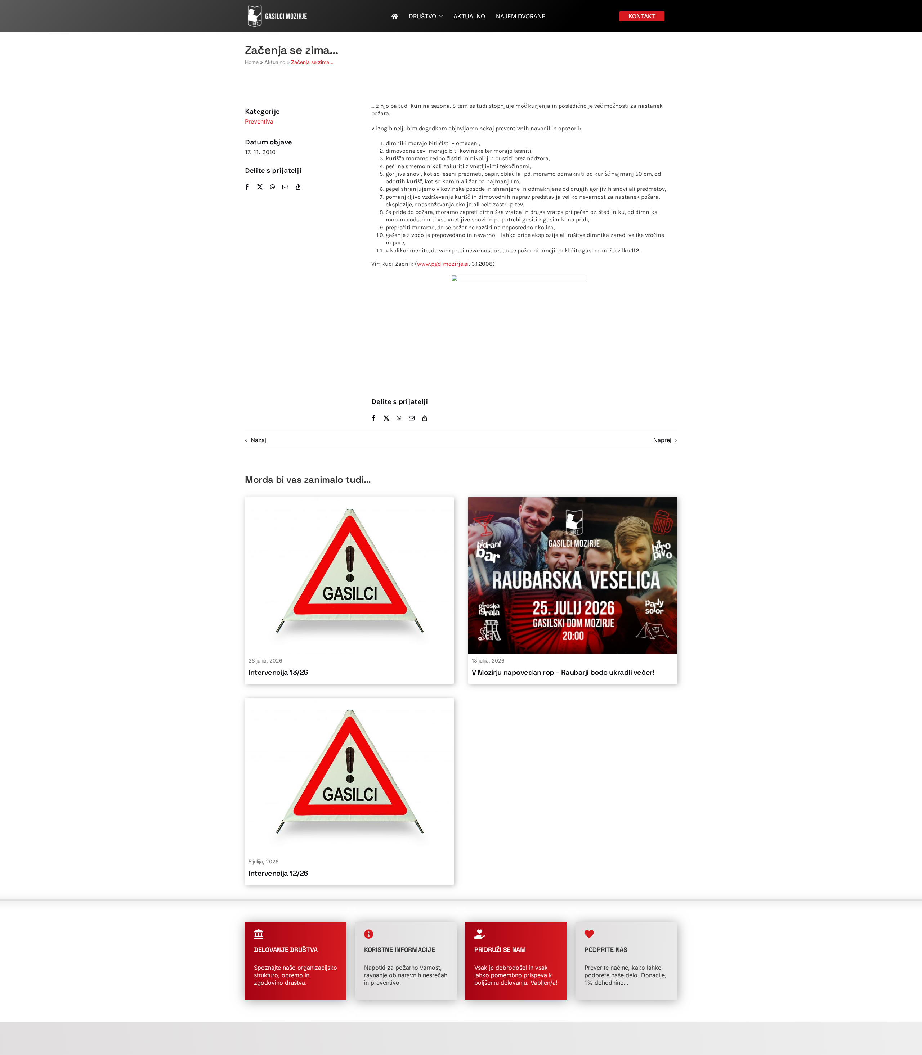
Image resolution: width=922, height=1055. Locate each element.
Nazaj (258, 440)
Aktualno (274, 62)
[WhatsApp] (273, 187)
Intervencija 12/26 (278, 873)
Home (252, 62)
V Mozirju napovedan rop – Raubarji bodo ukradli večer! (563, 672)
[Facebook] (247, 187)
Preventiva (259, 121)
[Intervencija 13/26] (349, 500)
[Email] (285, 187)
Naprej (662, 440)
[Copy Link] (298, 187)
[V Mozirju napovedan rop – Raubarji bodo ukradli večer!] (572, 500)
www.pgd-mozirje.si (443, 263)
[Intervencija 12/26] (349, 701)
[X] (260, 187)
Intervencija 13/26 (278, 672)
